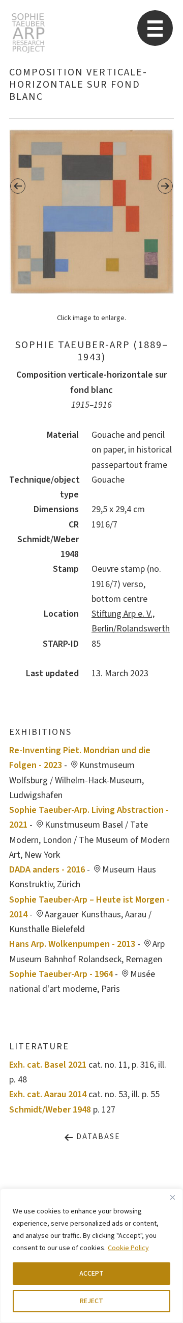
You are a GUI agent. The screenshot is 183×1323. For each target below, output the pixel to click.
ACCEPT (91, 1273)
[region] (91, 1255)
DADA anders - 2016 (47, 869)
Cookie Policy (128, 1248)
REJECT (91, 1301)
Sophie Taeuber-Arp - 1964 (61, 974)
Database (97, 1136)
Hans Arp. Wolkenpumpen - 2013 (72, 944)
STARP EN (28, 33)
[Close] (172, 1197)
